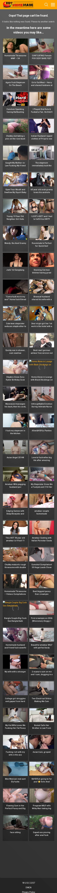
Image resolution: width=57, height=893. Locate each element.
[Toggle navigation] (53, 4)
